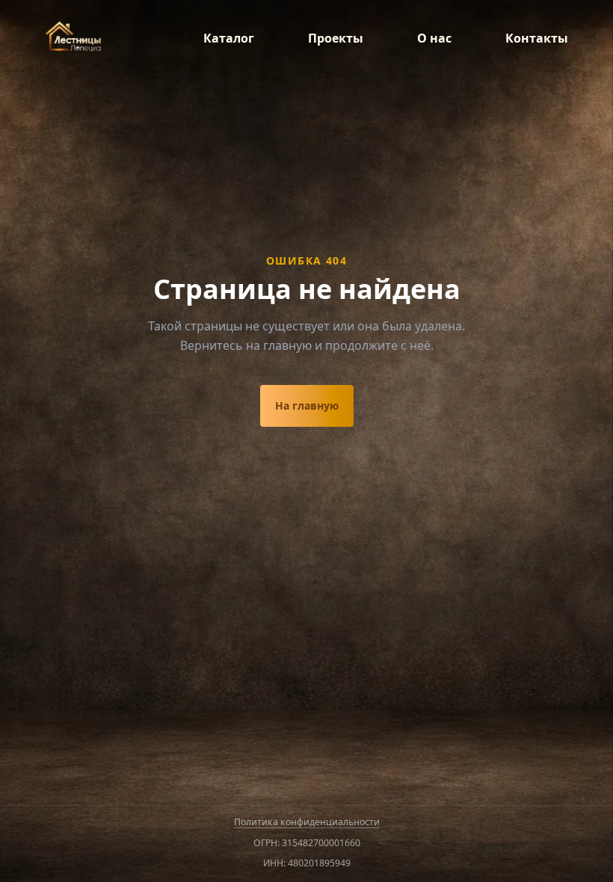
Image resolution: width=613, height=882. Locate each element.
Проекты (335, 38)
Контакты (536, 38)
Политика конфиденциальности (307, 821)
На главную (307, 405)
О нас (434, 38)
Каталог (228, 38)
